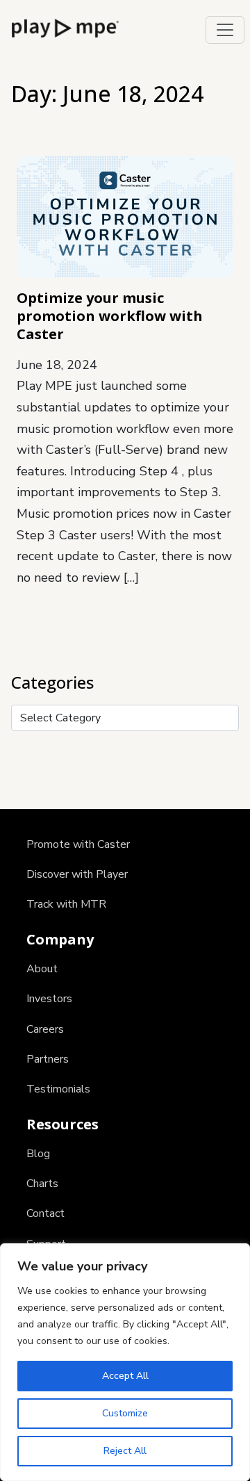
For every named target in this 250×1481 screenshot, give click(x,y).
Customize (125, 1413)
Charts (42, 1183)
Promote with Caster (78, 844)
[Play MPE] (65, 27)
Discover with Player (77, 874)
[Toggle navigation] (225, 30)
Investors (49, 998)
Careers (45, 1029)
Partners (47, 1059)
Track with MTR (66, 904)
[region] (125, 1362)
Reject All (125, 1450)
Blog (38, 1153)
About (42, 968)
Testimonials (58, 1089)
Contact (45, 1213)
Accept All (125, 1375)
